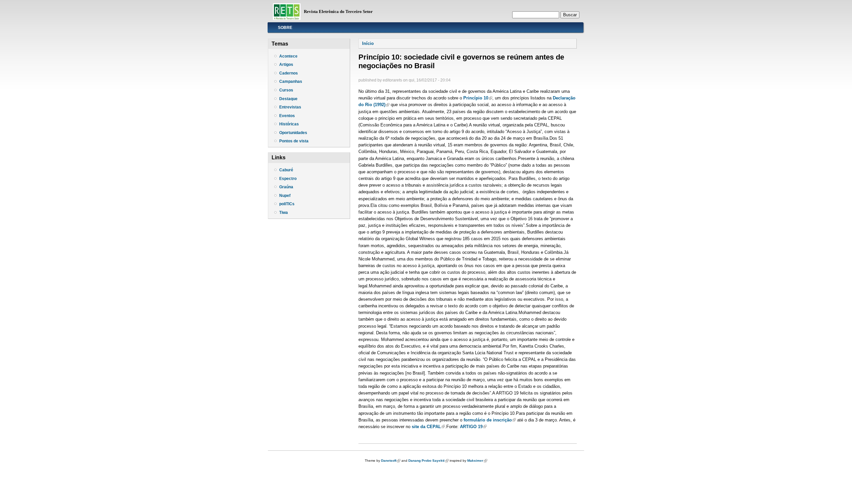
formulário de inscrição (490, 419)
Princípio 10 (477, 97)
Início (368, 43)
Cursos (286, 90)
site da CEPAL (428, 426)
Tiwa (283, 212)
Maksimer (477, 460)
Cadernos (288, 73)
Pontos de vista (294, 141)
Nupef (285, 195)
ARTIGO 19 (473, 426)
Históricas (289, 124)
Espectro (288, 178)
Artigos (286, 64)
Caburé (286, 170)
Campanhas (290, 81)
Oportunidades (293, 132)
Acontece (288, 56)
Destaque (288, 98)
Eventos (287, 115)
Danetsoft (390, 460)
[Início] (287, 18)
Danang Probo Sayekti (428, 460)
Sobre (285, 27)
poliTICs (287, 204)
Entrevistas (290, 107)
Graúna (286, 187)
